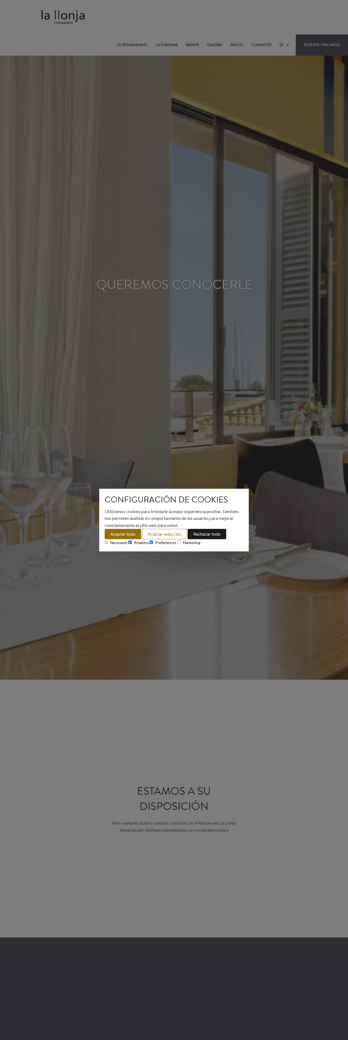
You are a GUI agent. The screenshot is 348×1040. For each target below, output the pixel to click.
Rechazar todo (206, 533)
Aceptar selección (164, 533)
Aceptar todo (122, 533)
